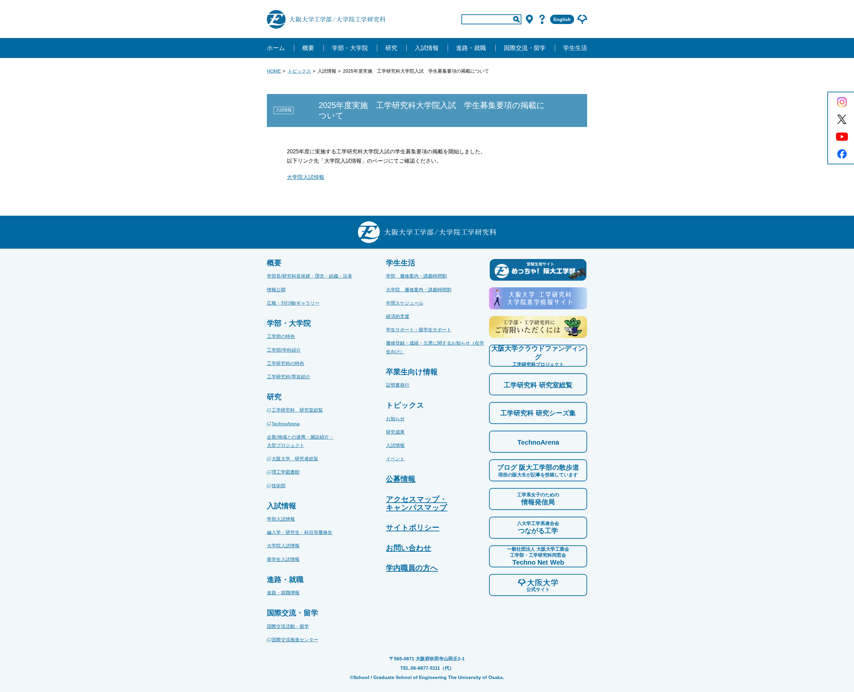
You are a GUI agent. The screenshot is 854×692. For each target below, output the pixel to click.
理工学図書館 (286, 472)
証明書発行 (397, 385)
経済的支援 (397, 316)
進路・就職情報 (283, 592)
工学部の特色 (281, 336)
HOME (274, 71)
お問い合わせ (408, 548)
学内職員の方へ (412, 568)
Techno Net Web (538, 556)
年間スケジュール (404, 303)
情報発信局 (538, 499)
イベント (395, 458)
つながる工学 (538, 527)
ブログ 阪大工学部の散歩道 (538, 470)
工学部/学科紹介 (284, 350)
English (562, 19)
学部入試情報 (281, 519)
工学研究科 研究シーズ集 (538, 413)
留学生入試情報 (283, 559)
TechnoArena (286, 423)
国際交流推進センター (295, 639)
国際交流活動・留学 (288, 626)
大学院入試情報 (305, 177)
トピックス (299, 71)
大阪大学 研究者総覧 (295, 458)
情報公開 (276, 289)
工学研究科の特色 (285, 363)
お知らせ (395, 418)
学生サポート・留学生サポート (418, 329)
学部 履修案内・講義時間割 (416, 276)
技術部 (279, 485)
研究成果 (395, 432)
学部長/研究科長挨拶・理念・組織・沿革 (309, 276)
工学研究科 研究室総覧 (297, 410)
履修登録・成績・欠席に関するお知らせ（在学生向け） (435, 347)
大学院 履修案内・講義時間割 (418, 289)
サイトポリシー (412, 527)
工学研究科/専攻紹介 (288, 376)
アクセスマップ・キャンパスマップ (416, 503)
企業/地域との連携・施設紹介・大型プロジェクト (300, 441)
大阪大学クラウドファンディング (538, 356)
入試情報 (395, 445)
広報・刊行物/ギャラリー (293, 303)
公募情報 (400, 479)
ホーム (276, 48)
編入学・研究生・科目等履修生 (299, 532)
